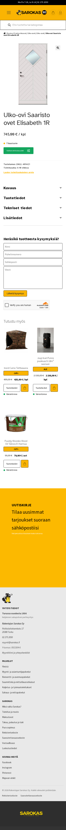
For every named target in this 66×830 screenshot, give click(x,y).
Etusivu (10, 33)
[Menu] (8, 13)
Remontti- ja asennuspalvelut (16, 677)
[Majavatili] (60, 13)
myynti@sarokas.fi (11, 642)
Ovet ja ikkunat (20, 33)
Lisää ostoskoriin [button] (24, 388)
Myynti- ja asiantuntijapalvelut (16, 671)
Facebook (6, 762)
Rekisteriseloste (10, 732)
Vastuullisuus (8, 743)
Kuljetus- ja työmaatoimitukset (17, 687)
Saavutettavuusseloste (13, 737)
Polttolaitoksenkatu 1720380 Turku (13, 630)
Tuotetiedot (14, 198)
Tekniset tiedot (18, 208)
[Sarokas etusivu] (33, 598)
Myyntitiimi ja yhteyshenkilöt (16, 652)
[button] (53, 13)
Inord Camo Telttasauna (16, 367)
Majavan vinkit (9, 778)
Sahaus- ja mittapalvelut (13, 692)
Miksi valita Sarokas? (11, 706)
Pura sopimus (8, 727)
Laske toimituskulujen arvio (19, 172)
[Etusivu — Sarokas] (31, 12)
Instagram (7, 767)
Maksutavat (7, 717)
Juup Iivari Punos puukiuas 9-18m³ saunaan (45, 360)
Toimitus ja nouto (10, 711)
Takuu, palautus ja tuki (12, 722)
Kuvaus (10, 188)
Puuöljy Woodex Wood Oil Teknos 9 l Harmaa (16, 442)
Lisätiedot (13, 218)
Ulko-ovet (31, 33)
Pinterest (6, 772)
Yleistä (5, 666)
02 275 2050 (7, 637)
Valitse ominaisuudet (15, 150)
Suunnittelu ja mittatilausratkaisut (18, 682)
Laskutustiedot (9, 748)
